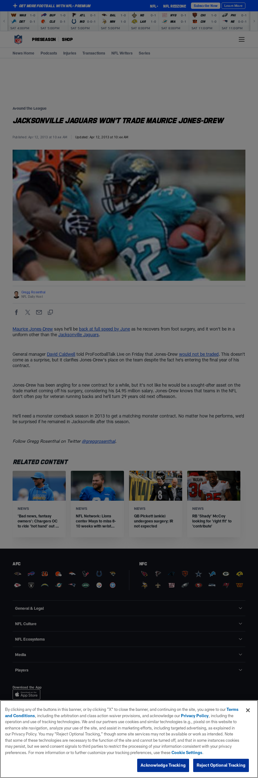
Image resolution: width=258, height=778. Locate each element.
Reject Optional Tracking (221, 765)
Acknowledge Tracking (163, 765)
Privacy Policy (195, 715)
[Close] (248, 710)
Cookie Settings (186, 752)
